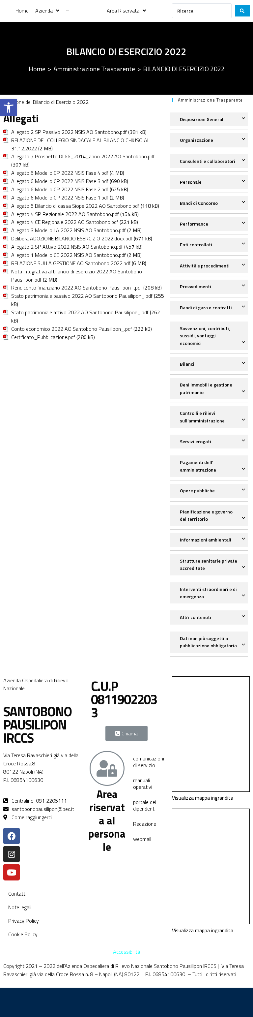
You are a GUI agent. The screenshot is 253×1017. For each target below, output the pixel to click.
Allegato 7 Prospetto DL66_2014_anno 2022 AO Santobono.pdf (83, 156)
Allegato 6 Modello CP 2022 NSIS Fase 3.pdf (59, 181)
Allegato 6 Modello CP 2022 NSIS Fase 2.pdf (59, 189)
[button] (8, 107)
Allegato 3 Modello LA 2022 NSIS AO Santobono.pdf (68, 230)
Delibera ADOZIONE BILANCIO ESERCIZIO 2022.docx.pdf (71, 238)
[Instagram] (11, 854)
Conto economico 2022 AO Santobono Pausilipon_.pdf (71, 329)
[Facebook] (11, 836)
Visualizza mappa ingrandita (202, 798)
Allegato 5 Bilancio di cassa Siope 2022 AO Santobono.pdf (75, 206)
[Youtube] (11, 872)
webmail (142, 839)
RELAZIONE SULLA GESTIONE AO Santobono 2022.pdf (70, 263)
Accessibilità (126, 952)
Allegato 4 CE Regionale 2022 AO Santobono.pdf (64, 222)
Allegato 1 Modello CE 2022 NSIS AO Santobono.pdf (68, 255)
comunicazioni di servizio (148, 762)
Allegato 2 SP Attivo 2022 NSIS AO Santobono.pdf (67, 247)
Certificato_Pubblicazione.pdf (43, 337)
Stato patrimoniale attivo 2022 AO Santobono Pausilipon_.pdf (80, 312)
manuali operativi (142, 783)
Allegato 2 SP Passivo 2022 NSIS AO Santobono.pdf (69, 132)
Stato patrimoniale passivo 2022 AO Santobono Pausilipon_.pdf (82, 296)
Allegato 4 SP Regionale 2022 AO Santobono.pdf (65, 214)
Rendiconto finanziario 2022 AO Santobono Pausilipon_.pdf (76, 288)
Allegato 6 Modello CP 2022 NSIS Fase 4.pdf (59, 173)
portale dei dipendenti (144, 805)
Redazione (144, 824)
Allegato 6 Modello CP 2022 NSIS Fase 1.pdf (59, 197)
